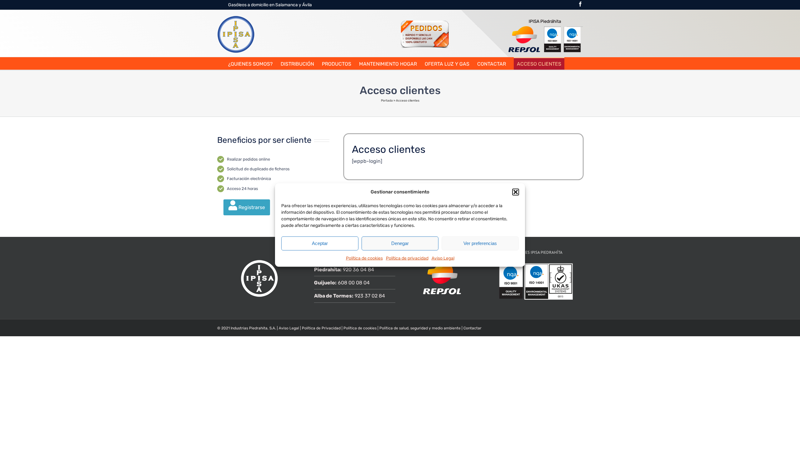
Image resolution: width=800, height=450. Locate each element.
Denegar (400, 243)
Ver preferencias (480, 243)
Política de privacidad (407, 258)
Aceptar (320, 243)
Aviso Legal (443, 258)
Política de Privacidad (321, 328)
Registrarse (251, 207)
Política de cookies (364, 258)
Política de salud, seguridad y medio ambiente (420, 328)
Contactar (472, 328)
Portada (387, 100)
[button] (515, 192)
